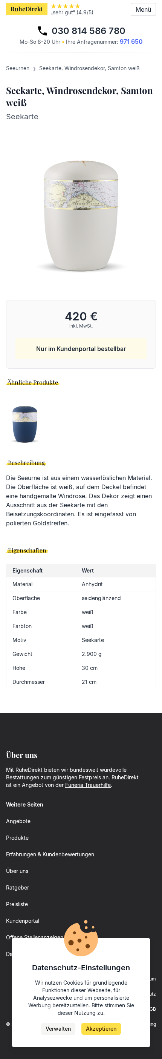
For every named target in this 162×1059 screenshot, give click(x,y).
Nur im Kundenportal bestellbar (81, 348)
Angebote (18, 821)
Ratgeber (17, 887)
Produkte (17, 837)
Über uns (17, 871)
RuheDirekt (27, 9)
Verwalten (58, 1028)
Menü (143, 9)
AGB (151, 1009)
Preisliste (17, 904)
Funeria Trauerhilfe (88, 785)
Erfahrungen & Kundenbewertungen (50, 854)
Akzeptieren (101, 1028)
